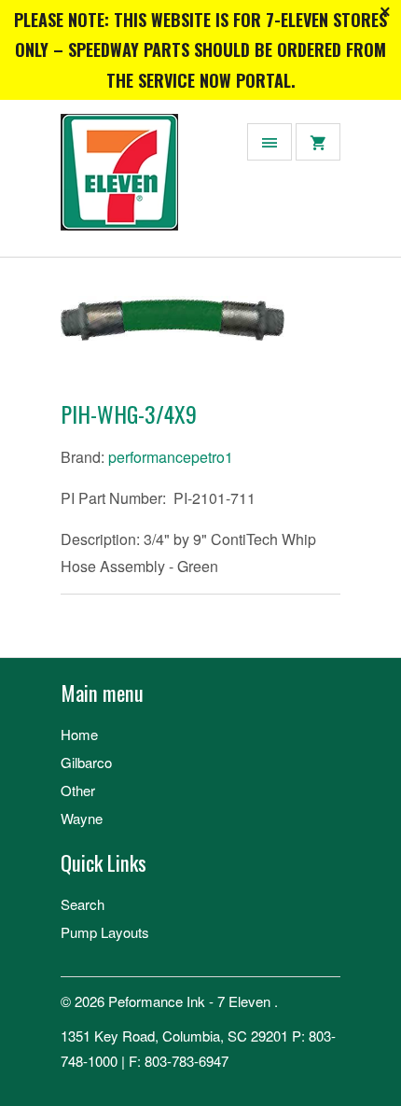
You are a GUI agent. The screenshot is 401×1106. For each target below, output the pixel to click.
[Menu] (269, 142)
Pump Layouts (105, 932)
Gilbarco (86, 762)
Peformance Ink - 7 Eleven (191, 1001)
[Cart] (318, 142)
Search (82, 904)
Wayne (82, 818)
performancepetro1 (170, 457)
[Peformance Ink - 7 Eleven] (135, 185)
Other (78, 790)
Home (79, 734)
